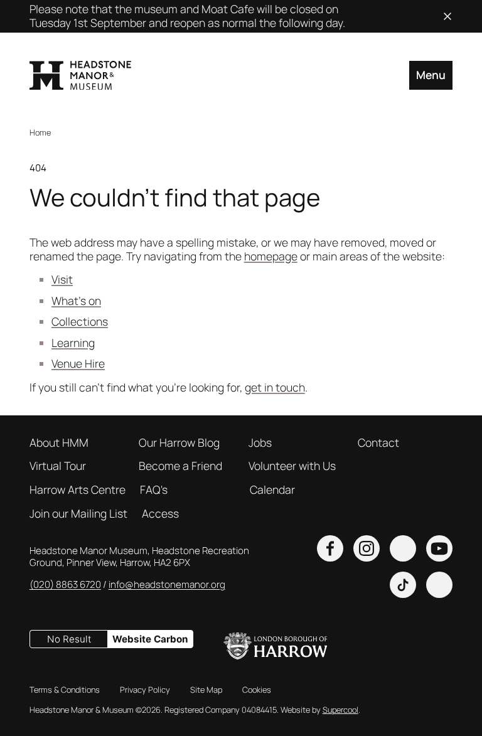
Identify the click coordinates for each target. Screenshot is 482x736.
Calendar (272, 490)
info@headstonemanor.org (167, 584)
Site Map (206, 690)
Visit (62, 279)
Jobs (260, 443)
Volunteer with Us (292, 466)
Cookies (256, 690)
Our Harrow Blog (179, 443)
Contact (378, 443)
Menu (431, 74)
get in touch (275, 387)
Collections (79, 321)
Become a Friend (180, 466)
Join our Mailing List (78, 514)
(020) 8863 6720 (65, 584)
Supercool (340, 709)
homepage (270, 256)
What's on (76, 300)
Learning (73, 342)
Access (160, 514)
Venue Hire (78, 363)
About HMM (58, 443)
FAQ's (154, 490)
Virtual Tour (57, 466)
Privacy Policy (145, 690)
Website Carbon (150, 639)
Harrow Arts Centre (77, 490)
